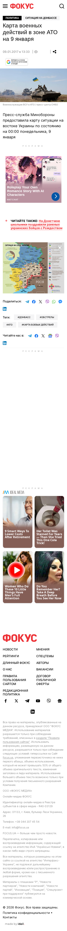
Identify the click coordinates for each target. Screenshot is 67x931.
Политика (12, 18)
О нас (7, 669)
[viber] (48, 700)
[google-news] (59, 700)
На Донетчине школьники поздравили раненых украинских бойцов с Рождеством (36, 224)
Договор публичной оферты (46, 680)
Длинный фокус (16, 663)
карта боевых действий (38, 324)
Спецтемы (45, 656)
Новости (10, 649)
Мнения (43, 649)
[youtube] (38, 700)
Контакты (10, 917)
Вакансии (44, 669)
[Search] (62, 6)
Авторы (42, 663)
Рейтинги (11, 656)
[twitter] (16, 700)
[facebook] (5, 700)
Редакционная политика (15, 692)
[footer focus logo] (20, 638)
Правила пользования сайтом (14, 680)
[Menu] (5, 6)
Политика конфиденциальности (26, 913)
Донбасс (25, 317)
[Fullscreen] (60, 247)
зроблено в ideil (15, 924)
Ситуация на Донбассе (41, 18)
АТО (10, 324)
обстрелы (47, 317)
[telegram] (27, 700)
